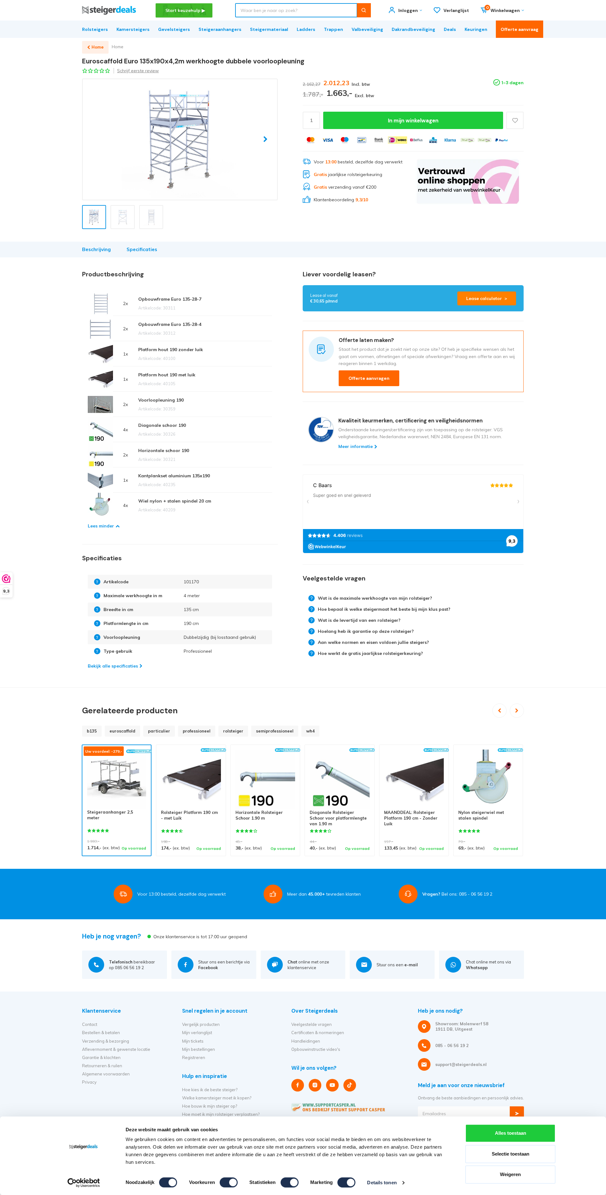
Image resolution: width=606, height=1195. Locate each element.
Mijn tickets (193, 1041)
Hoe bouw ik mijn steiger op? (209, 1106)
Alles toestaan (510, 1133)
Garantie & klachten (101, 1057)
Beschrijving (96, 249)
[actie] (468, 181)
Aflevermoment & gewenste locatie (116, 1049)
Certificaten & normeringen (317, 1032)
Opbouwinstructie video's (315, 1049)
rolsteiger (233, 730)
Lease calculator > (486, 298)
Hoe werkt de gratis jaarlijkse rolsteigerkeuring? (370, 653)
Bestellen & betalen (101, 1032)
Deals (450, 29)
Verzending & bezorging (105, 1041)
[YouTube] (332, 1085)
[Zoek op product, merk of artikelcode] (364, 10)
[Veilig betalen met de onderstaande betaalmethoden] (310, 140)
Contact (89, 1024)
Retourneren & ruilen (102, 1065)
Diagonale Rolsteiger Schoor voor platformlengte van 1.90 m (338, 818)
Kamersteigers (133, 29)
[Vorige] (499, 710)
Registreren (193, 1057)
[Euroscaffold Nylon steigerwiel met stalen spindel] (488, 779)
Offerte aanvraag (519, 29)
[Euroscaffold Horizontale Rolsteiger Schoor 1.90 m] (265, 779)
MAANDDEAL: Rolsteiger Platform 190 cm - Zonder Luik (410, 818)
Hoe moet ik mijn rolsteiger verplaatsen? (220, 1114)
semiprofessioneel (275, 730)
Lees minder (101, 526)
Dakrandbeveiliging (413, 29)
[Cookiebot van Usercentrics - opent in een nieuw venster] (83, 1182)
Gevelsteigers (174, 29)
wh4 (310, 730)
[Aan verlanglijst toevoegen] (515, 120)
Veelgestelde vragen (311, 1024)
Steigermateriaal (269, 29)
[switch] (229, 1182)
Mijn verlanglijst (197, 1032)
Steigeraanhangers (220, 29)
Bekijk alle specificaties (113, 666)
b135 (92, 730)
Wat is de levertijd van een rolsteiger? (359, 620)
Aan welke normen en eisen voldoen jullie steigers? (373, 642)
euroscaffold (122, 730)
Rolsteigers (95, 29)
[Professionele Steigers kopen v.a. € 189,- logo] (109, 10)
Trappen (333, 29)
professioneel (197, 730)
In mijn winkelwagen (413, 120)
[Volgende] (517, 710)
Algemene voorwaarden (106, 1073)
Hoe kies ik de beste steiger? (209, 1089)
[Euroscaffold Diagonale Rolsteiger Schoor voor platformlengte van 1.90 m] (339, 779)
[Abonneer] (517, 1113)
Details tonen (381, 1182)
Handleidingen (305, 1041)
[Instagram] (315, 1085)
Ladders (306, 29)
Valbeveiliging (367, 29)
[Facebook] (297, 1085)
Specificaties (142, 249)
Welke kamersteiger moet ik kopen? (216, 1097)
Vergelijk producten (201, 1024)
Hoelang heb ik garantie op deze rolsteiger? (366, 631)
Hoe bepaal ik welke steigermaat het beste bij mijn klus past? (384, 609)
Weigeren (510, 1174)
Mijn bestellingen (198, 1049)
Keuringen (476, 29)
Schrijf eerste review (138, 71)
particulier (159, 730)
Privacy (89, 1082)
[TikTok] (349, 1085)
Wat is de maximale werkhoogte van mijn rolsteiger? (375, 598)
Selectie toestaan (510, 1154)
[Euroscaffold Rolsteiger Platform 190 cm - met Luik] (191, 779)
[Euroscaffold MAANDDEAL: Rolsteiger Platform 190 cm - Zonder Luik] (414, 779)
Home (117, 46)
